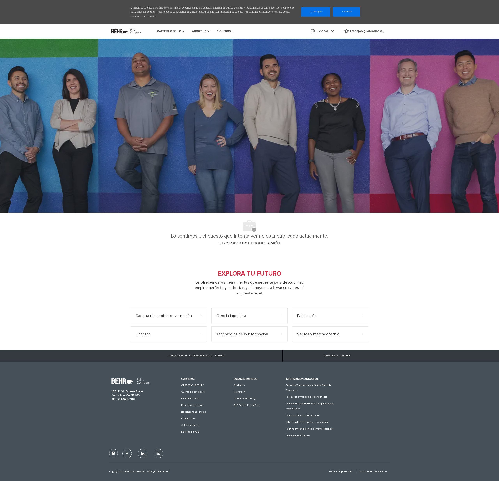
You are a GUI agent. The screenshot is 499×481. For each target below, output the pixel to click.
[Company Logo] (121, 31)
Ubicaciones (188, 418)
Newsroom (240, 392)
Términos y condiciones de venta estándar (309, 429)
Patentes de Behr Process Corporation (307, 422)
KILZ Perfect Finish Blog (247, 405)
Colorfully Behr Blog (245, 398)
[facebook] (113, 453)
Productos (239, 385)
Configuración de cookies (229, 11)
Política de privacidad (340, 471)
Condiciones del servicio (373, 471)
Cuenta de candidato (193, 392)
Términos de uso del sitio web (303, 415)
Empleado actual (190, 432)
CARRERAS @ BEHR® (192, 385)
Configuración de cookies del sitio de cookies (196, 355)
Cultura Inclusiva (190, 425)
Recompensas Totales (193, 412)
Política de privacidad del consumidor (306, 397)
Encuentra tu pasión (192, 405)
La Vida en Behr (190, 398)
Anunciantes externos (298, 435)
